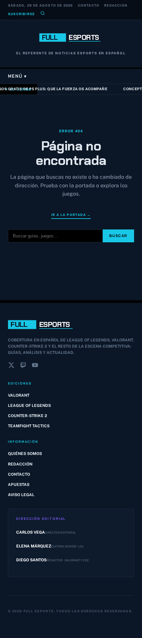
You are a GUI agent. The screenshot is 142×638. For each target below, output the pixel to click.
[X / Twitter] (11, 366)
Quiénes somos (25, 453)
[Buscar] (42, 14)
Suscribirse (21, 14)
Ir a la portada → (71, 215)
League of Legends (29, 405)
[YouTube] (35, 366)
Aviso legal (21, 494)
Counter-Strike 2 (27, 415)
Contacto (89, 5)
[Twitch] (23, 366)
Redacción (115, 5)
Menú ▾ (17, 76)
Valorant (18, 395)
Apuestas (18, 484)
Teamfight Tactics (29, 426)
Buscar (118, 235)
